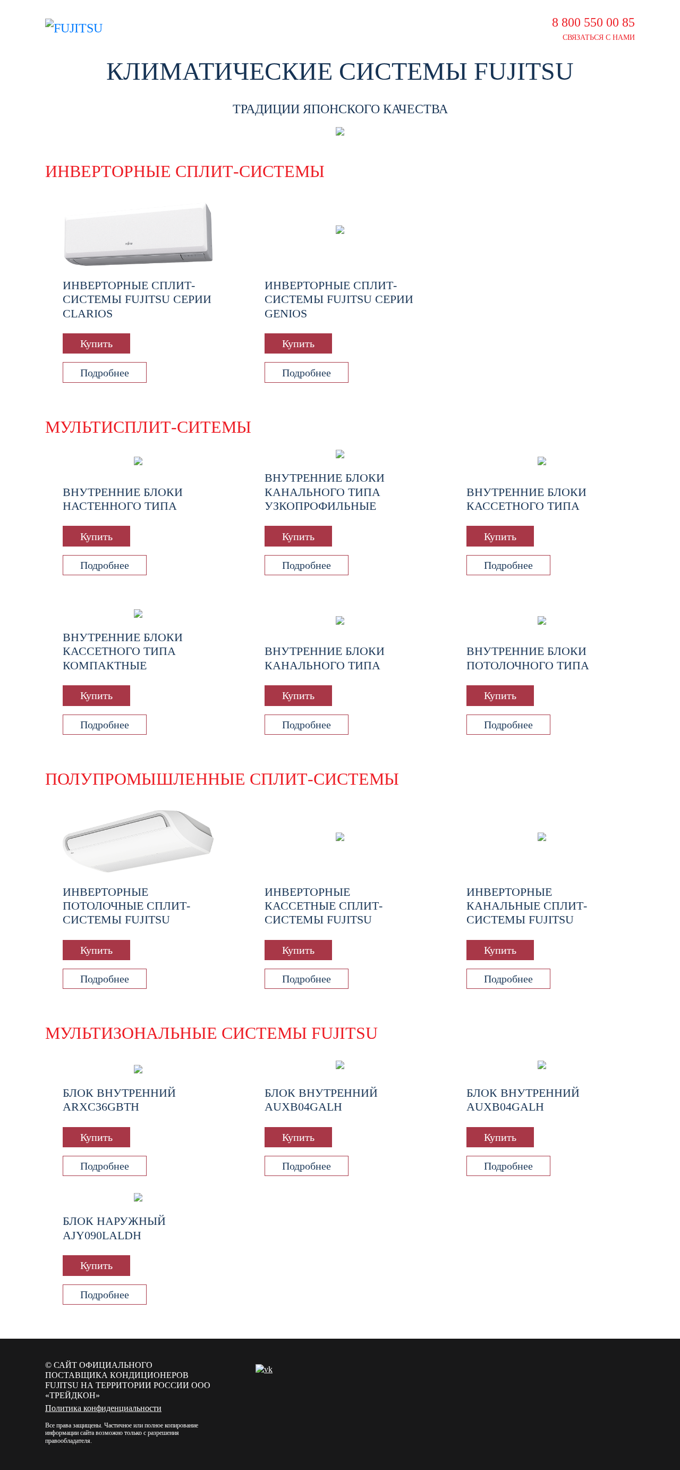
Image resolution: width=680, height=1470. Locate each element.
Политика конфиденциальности (103, 1408)
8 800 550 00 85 (593, 22)
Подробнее (104, 373)
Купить (96, 343)
